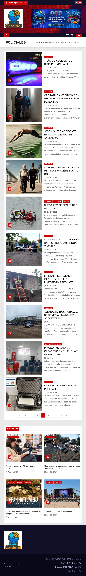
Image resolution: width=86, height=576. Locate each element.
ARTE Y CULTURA (13, 437)
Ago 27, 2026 (13, 517)
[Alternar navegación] (67, 35)
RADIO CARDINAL (74, 571)
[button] (72, 35)
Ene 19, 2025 (52, 177)
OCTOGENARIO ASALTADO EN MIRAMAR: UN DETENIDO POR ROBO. (62, 170)
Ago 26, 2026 (51, 515)
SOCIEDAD (28, 482)
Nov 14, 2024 (52, 212)
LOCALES (11, 482)
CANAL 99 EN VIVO (58, 559)
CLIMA (63, 563)
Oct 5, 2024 (51, 358)
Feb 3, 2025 (51, 67)
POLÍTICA (66, 201)
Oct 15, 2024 (51, 322)
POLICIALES (48, 57)
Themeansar (8, 566)
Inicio (38, 42)
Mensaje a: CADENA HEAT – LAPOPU (68, 567)
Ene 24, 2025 (52, 105)
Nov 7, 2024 (51, 250)
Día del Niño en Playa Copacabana (58, 511)
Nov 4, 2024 (51, 286)
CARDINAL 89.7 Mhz (74, 559)
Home (48, 559)
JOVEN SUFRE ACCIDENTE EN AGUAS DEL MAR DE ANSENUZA (60, 134)
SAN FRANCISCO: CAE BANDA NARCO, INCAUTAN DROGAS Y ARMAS (62, 243)
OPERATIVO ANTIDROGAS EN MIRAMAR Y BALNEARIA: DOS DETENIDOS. (62, 98)
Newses (32, 564)
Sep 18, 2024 (52, 392)
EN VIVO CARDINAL (74, 563)
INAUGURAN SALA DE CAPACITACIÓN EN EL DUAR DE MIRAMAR (61, 351)
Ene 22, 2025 (52, 141)
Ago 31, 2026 (13, 472)
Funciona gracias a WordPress (14, 564)
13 (60, 415)
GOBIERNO (48, 201)
